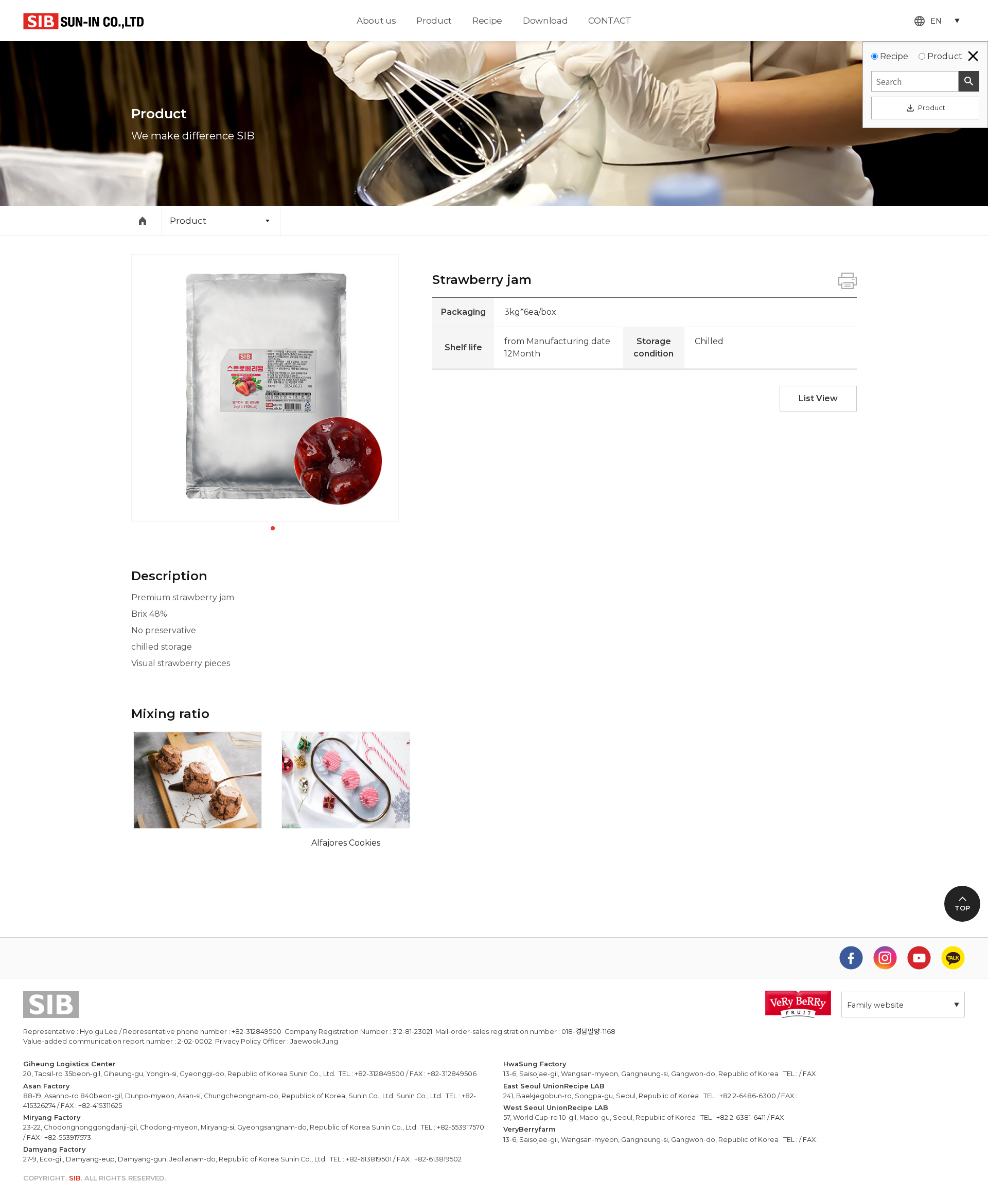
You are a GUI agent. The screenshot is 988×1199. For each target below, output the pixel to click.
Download (545, 20)
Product (434, 20)
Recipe (487, 20)
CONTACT (609, 20)
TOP (962, 908)
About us (376, 20)
